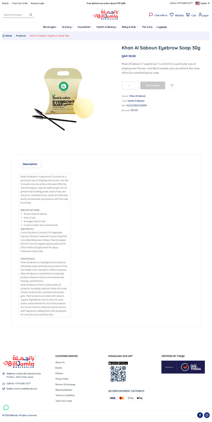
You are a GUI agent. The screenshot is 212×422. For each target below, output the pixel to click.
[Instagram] (207, 415)
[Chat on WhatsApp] (6, 406)
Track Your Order (20, 3)
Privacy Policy (62, 378)
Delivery (59, 373)
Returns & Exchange (65, 384)
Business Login (37, 3)
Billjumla (14, 415)
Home (8, 35)
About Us (60, 362)
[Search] (31, 15)
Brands (5, 3)
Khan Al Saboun (138, 95)
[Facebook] (200, 415)
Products (21, 35)
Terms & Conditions (65, 395)
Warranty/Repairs (63, 389)
